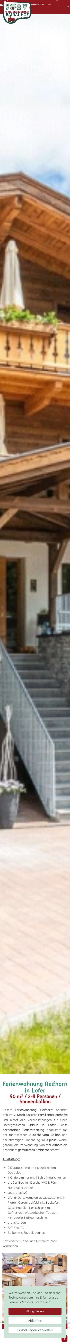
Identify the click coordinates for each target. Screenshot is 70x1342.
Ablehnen (35, 1321)
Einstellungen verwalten (35, 1330)
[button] (65, 7)
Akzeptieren (35, 1311)
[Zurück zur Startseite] (17, 12)
